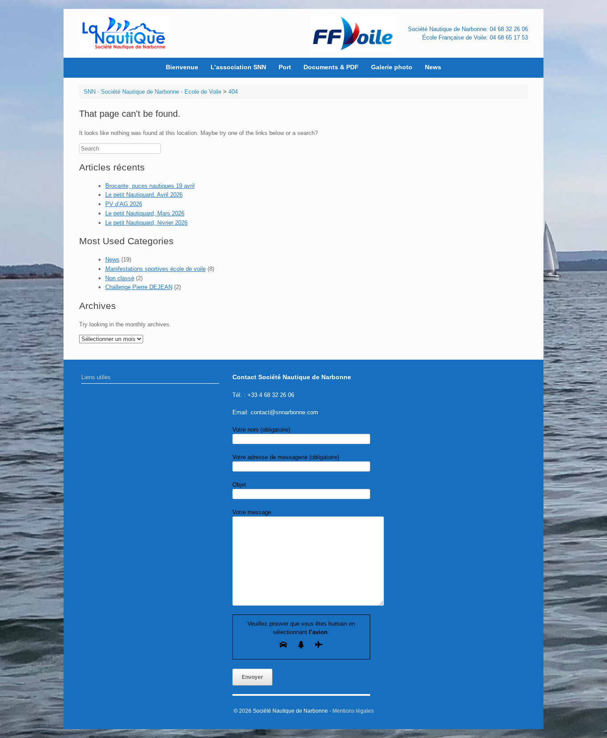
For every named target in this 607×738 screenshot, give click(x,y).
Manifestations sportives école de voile (155, 269)
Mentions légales (353, 711)
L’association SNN (238, 67)
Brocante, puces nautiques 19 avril (150, 186)
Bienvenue (182, 67)
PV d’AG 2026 (123, 204)
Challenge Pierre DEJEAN (138, 287)
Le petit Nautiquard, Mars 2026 (144, 213)
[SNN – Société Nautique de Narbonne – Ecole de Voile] (123, 33)
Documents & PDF (331, 67)
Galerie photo (391, 67)
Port (285, 67)
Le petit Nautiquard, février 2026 (146, 222)
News (433, 67)
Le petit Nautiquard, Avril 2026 (144, 194)
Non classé (119, 278)
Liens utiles (96, 377)
